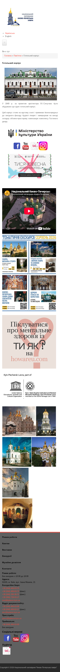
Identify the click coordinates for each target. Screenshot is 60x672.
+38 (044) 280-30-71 (10, 594)
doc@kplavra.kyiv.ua (11, 612)
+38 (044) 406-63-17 (10, 609)
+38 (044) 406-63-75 (10, 588)
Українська (10, 33)
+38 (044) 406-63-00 (10, 624)
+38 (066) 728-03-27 (10, 597)
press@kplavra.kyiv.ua (11, 618)
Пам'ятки (17, 56)
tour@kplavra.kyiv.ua (11, 600)
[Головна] (20, 30)
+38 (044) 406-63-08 (10, 606)
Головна (8, 56)
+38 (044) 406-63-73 (10, 591)
